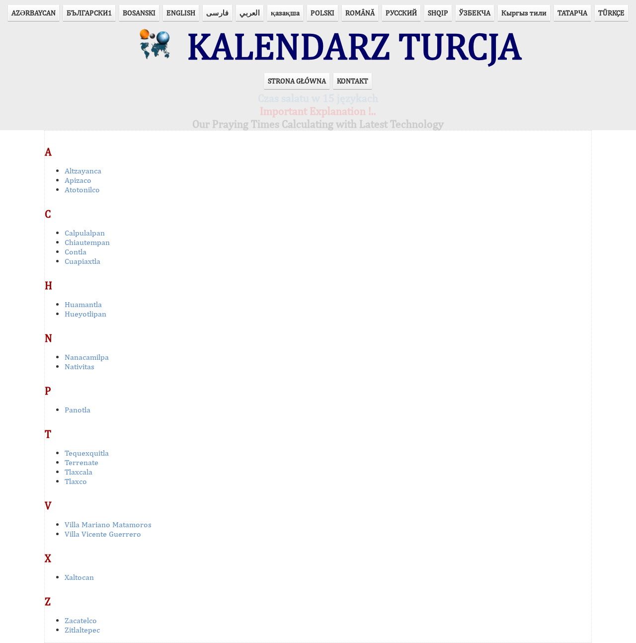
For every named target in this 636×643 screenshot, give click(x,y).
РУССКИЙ (401, 12)
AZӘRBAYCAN (33, 12)
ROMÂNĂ (360, 12)
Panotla (77, 409)
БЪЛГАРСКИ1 (89, 12)
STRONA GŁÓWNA (297, 81)
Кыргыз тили (524, 12)
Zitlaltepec (82, 630)
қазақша (285, 12)
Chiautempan (87, 242)
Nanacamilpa (87, 357)
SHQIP (438, 12)
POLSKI (322, 12)
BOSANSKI (139, 12)
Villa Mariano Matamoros (108, 524)
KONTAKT (352, 81)
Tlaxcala (78, 472)
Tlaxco (76, 481)
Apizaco (78, 180)
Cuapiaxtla (82, 261)
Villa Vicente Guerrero (103, 534)
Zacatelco (81, 620)
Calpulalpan (85, 233)
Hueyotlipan (85, 314)
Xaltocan (79, 577)
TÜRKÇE (611, 12)
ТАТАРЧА (572, 12)
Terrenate (81, 462)
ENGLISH (180, 12)
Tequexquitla (87, 453)
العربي (249, 12)
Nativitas (79, 366)
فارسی (217, 12)
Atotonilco (82, 189)
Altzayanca (83, 170)
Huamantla (83, 304)
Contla (75, 251)
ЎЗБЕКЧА (474, 12)
